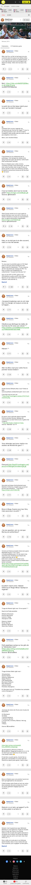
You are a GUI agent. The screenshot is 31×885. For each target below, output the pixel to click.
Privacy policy (15, 872)
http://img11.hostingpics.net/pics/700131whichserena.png (15, 396)
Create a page (15, 6)
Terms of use (15, 870)
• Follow (16, 51)
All (9, 15)
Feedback (15, 878)
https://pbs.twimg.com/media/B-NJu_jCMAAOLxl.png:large (11, 746)
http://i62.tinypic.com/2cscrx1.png (13, 423)
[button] (19, 2)
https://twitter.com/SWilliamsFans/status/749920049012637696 (15, 328)
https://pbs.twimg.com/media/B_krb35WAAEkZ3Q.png (15, 649)
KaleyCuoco (9, 51)
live (3, 15)
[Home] (1, 6)
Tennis (5, 883)
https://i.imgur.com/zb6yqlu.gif (17, 193)
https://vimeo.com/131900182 (11, 490)
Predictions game (15, 883)
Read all (4, 282)
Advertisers (15, 868)
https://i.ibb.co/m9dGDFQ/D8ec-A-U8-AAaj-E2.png (15, 84)
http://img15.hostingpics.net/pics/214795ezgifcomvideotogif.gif (15, 465)
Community (26, 883)
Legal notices (15, 874)
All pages (6, 6)
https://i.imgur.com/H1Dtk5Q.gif (11, 220)
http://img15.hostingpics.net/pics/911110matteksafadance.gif (15, 565)
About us (15, 866)
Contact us (15, 876)
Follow (27, 20)
